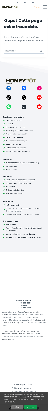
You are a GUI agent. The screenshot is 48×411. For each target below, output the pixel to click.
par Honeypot (34, 208)
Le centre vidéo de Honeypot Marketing (22, 214)
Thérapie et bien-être (15, 190)
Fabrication (10, 186)
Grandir (37, 7)
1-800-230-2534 (24, 303)
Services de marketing (13, 117)
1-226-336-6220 (24, 308)
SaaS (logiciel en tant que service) (20, 180)
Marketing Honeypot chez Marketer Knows (23, 237)
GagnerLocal (11, 166)
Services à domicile (14, 193)
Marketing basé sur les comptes (23, 323)
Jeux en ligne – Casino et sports (19, 183)
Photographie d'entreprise (17, 208)
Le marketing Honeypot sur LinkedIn (20, 234)
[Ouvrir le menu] (45, 7)
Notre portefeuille (13, 205)
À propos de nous (10, 221)
